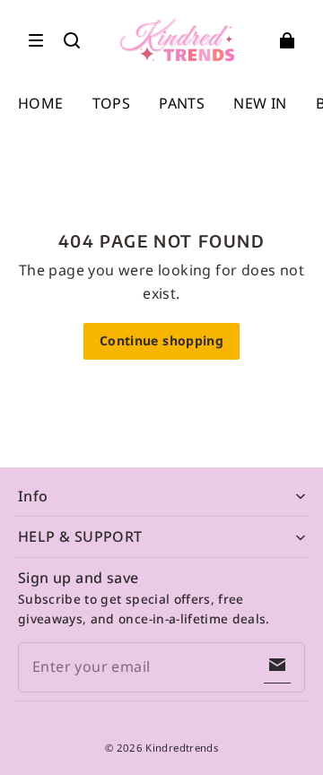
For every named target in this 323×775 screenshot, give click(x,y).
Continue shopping (161, 340)
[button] (36, 40)
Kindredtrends (181, 747)
